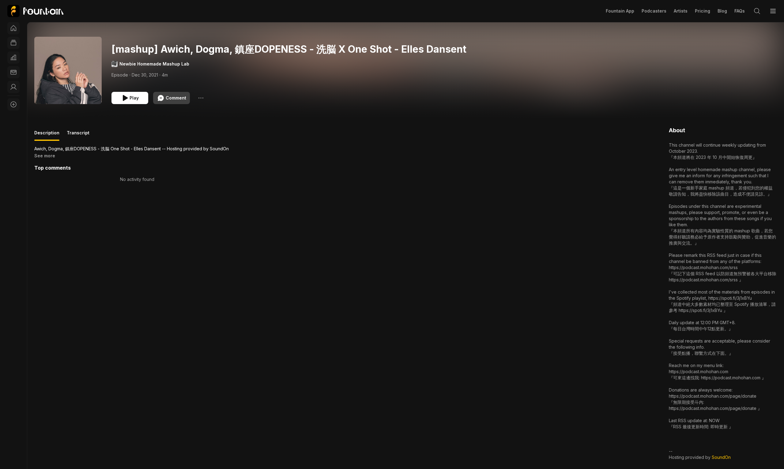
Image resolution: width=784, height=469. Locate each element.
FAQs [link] (739, 10)
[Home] (13, 28)
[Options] (201, 98)
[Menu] (773, 11)
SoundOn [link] (721, 457)
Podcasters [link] (654, 10)
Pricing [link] (702, 10)
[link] (35, 11)
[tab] (46, 135)
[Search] (757, 11)
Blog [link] (722, 10)
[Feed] (13, 43)
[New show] (13, 104)
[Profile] (13, 87)
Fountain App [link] (620, 10)
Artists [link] (681, 10)
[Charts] (13, 57)
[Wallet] (13, 72)
